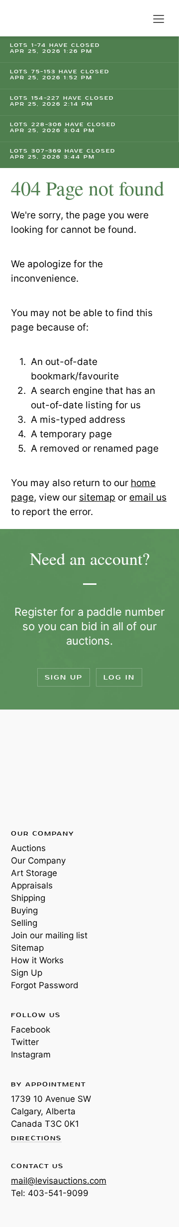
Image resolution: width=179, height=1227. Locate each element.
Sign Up (64, 677)
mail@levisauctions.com (58, 1181)
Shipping (28, 898)
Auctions (28, 848)
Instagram (31, 1054)
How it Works (37, 960)
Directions (36, 1138)
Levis (43, 768)
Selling (24, 923)
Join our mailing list (49, 935)
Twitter (25, 1042)
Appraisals (32, 885)
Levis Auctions (35, 18)
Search (138, 18)
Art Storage (34, 873)
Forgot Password (45, 985)
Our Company (38, 861)
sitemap (97, 497)
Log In (119, 677)
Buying (24, 910)
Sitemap (27, 948)
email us (148, 497)
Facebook (30, 1030)
